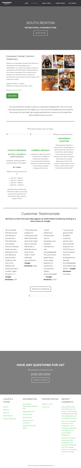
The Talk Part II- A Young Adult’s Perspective (68, 433)
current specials (40, 150)
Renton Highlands (9, 418)
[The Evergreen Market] (7, 3)
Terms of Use (27, 414)
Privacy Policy (27, 417)
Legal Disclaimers (29, 411)
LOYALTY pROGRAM (17, 150)
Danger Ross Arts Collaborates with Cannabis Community (70, 416)
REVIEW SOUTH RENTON (40, 289)
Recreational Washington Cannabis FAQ (30, 406)
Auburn (5, 407)
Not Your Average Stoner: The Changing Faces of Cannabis (69, 449)
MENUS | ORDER (46, 3)
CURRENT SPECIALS (60, 3)
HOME (26, 3)
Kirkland (6, 413)
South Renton (8, 416)
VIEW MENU (12, 96)
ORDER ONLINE (40, 33)
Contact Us (46, 407)
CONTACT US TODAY (40, 380)
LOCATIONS (34, 3)
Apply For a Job (47, 404)
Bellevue (6, 410)
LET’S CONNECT (72, 3)
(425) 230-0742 (16, 90)
